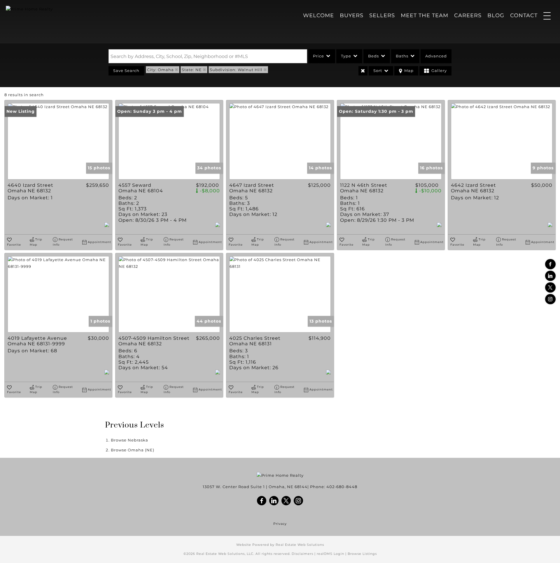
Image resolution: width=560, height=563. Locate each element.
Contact (524, 15)
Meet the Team (424, 15)
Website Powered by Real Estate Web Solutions (280, 545)
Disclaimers (302, 554)
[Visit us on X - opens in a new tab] (550, 287)
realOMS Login (330, 554)
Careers (468, 15)
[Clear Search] (363, 70)
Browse (129, 440)
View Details (58, 141)
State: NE (192, 69)
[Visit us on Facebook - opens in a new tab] (550, 264)
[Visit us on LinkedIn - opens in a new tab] (550, 276)
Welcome (318, 15)
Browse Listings (362, 554)
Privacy (280, 524)
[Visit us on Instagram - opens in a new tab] (550, 299)
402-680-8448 (341, 486)
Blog (495, 15)
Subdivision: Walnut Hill (236, 69)
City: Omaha (160, 69)
